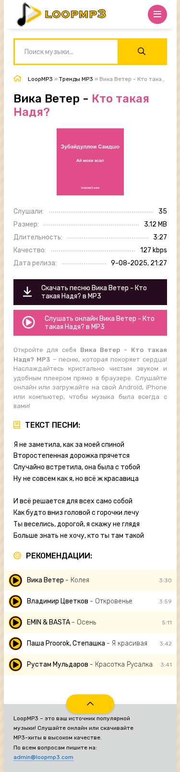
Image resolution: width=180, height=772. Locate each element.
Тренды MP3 (76, 79)
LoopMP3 (40, 79)
